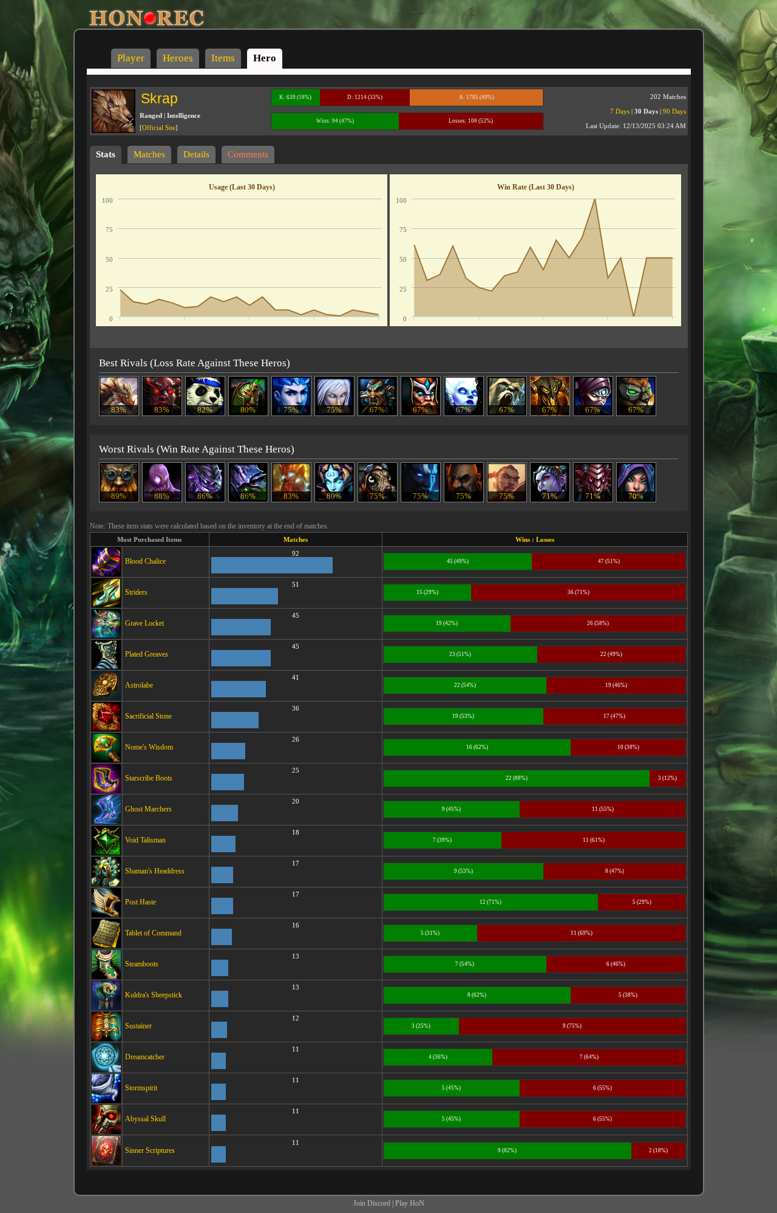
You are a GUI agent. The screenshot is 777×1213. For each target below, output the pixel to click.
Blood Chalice (145, 561)
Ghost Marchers (148, 809)
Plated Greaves (146, 654)
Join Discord (371, 1203)
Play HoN (409, 1203)
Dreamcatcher (145, 1057)
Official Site (158, 127)
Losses (545, 539)
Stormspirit (141, 1088)
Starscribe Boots (148, 778)
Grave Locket (144, 623)
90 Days (674, 111)
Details (196, 154)
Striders (136, 592)
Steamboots (141, 964)
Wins (522, 539)
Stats (105, 154)
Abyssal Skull (145, 1119)
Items (223, 58)
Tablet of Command (153, 933)
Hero (264, 58)
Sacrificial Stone (148, 716)
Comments (248, 154)
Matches (149, 154)
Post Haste (140, 902)
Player (130, 58)
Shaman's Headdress (155, 871)
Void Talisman (145, 840)
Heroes (178, 58)
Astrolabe (139, 685)
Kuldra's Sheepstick (153, 995)
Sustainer (138, 1026)
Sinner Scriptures (150, 1150)
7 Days (619, 111)
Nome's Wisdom (149, 747)
